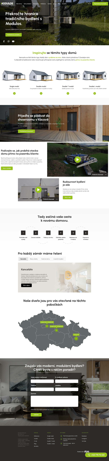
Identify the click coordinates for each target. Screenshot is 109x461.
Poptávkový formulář (100, 3)
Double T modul (51, 441)
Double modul (50, 438)
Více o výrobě (7, 168)
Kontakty (64, 3)
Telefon (33, 385)
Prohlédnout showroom (26, 131)
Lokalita (58, 385)
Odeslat (36, 414)
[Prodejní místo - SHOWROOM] (47, 326)
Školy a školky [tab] (34, 259)
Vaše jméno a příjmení (39, 377)
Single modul (50, 436)
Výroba (49, 3)
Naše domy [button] (19, 3)
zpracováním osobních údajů (58, 409)
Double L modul (51, 443)
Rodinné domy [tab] (45, 259)
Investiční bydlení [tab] (58, 259)
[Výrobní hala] (76, 339)
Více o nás (68, 197)
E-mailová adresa (61, 377)
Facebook (84, 436)
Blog (59, 3)
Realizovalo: (80, 451)
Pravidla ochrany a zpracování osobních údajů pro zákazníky (23, 443)
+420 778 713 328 (97, 455)
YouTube (84, 441)
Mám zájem (26, 285)
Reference (43, 3)
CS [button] (89, 3)
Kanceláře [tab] (23, 259)
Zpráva (33, 393)
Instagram (84, 438)
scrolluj (105, 18)
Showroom (36, 3)
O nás (54, 3)
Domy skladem (27, 3)
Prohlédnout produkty (13, 34)
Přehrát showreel (97, 174)
